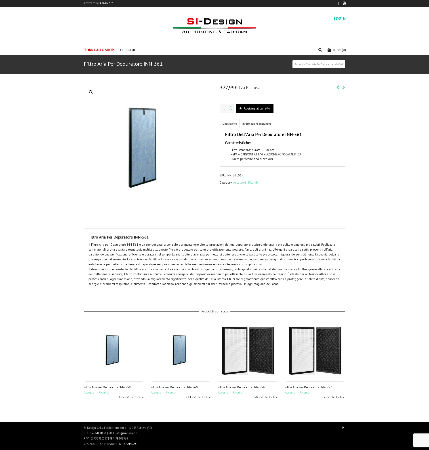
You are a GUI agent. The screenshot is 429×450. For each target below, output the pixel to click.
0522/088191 (98, 433)
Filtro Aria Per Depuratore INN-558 (241, 387)
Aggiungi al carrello (257, 108)
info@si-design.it (126, 433)
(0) (339, 50)
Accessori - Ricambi (246, 182)
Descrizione (230, 123)
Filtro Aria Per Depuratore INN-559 (107, 387)
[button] (91, 92)
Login (340, 18)
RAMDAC (131, 444)
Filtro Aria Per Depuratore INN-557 (308, 387)
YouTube (344, 3)
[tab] (230, 123)
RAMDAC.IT (106, 3)
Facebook (338, 3)
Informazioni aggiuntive (256, 123)
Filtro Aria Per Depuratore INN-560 (174, 387)
